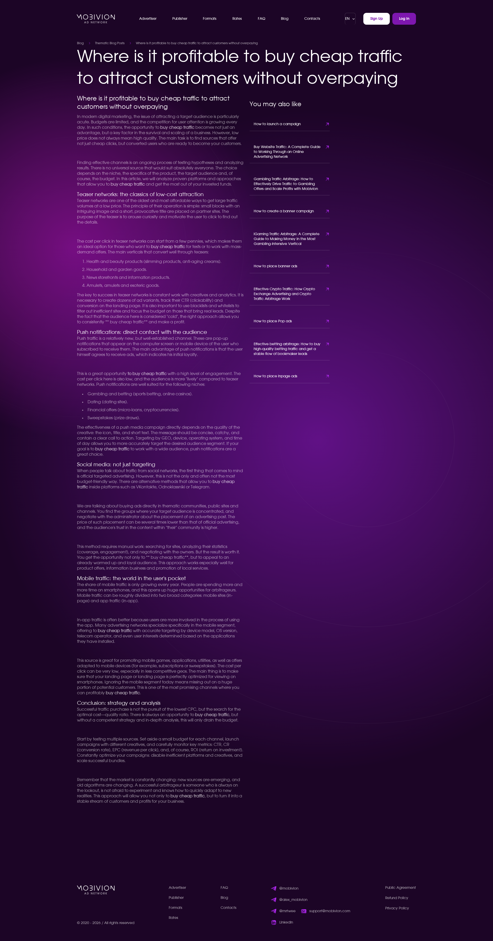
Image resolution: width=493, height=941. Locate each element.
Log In (404, 19)
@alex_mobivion (293, 900)
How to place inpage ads (275, 376)
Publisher (179, 19)
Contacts (312, 19)
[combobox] (350, 19)
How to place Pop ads (273, 321)
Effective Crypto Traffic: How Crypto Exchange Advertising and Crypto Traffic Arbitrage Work (284, 294)
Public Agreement (400, 888)
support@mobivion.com (329, 911)
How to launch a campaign (277, 124)
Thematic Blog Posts (110, 43)
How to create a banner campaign (284, 211)
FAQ (261, 19)
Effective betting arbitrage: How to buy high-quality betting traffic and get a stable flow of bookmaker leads (287, 349)
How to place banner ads (275, 266)
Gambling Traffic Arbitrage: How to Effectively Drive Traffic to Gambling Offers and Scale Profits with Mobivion (286, 184)
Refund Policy (396, 898)
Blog (284, 19)
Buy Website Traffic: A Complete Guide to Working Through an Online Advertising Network (287, 152)
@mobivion (288, 888)
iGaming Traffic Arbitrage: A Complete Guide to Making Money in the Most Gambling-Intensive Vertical (286, 239)
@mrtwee (287, 911)
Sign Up (376, 19)
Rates (237, 19)
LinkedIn (286, 922)
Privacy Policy (397, 908)
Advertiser (147, 19)
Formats (209, 19)
